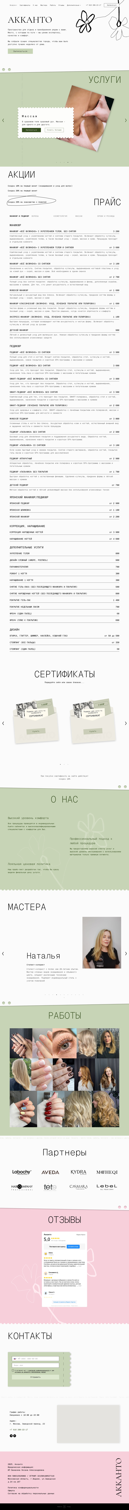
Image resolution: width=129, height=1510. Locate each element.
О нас (35, 5)
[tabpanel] (64, 120)
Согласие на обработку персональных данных (31, 1493)
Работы (53, 5)
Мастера (44, 5)
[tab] (21, 217)
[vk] (14, 1435)
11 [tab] (83, 995)
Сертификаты (25, 5)
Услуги (12, 5)
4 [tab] (68, 162)
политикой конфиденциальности (38, 1370)
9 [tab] (76, 995)
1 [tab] (57, 162)
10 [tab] (79, 995)
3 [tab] (64, 162)
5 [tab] (72, 162)
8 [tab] (72, 995)
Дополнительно (73, 5)
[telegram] (11, 1435)
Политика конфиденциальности (23, 1487)
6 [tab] (64, 995)
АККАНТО (118, 1477)
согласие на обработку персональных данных (30, 1372)
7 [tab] (68, 995)
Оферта (11, 1490)
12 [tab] (64, 998)
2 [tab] (60, 162)
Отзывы (61, 5)
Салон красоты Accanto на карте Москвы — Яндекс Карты (64, 1305)
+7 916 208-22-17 (93, 5)
